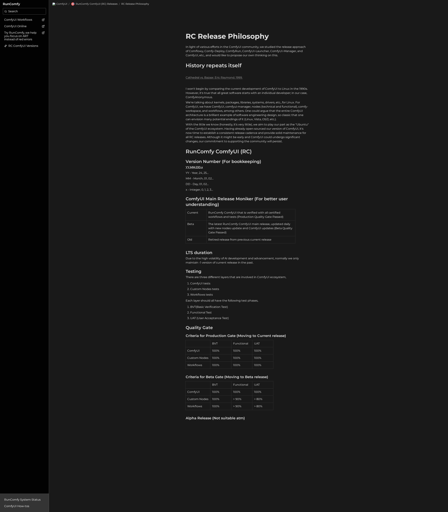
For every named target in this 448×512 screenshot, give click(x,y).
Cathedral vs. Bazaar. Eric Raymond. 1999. (214, 77)
